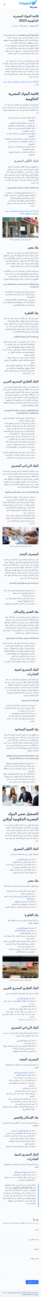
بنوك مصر (14, 26)
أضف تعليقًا (34, 1259)
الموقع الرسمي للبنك (21, 896)
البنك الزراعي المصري (27, 133)
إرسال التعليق (32, 1282)
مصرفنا (34, 6)
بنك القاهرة (31, 126)
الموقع (36, 1249)
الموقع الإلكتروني (22, 859)
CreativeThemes (27, 1295)
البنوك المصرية (34, 105)
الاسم (37, 1230)
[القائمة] (4, 4)
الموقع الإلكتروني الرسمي (19, 1131)
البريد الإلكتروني (33, 1239)
